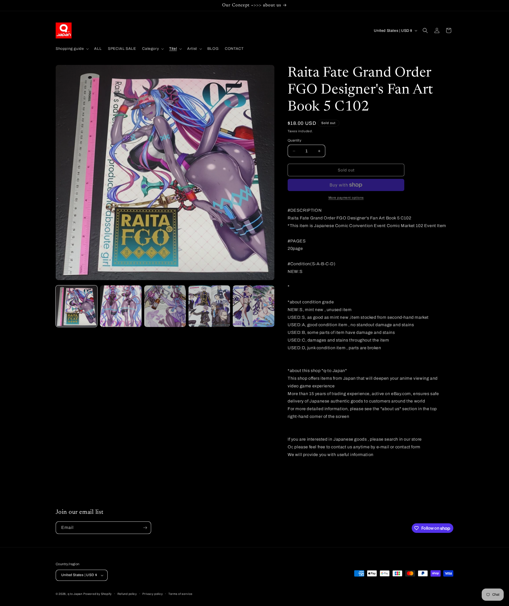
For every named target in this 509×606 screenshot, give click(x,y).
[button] (71, 48)
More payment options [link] (346, 198)
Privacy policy (152, 593)
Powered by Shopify (97, 593)
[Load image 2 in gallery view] (121, 306)
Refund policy (127, 593)
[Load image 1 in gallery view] (76, 306)
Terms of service (180, 593)
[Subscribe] (145, 527)
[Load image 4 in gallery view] (209, 306)
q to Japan (75, 593)
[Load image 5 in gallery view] (253, 306)
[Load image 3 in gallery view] (165, 306)
